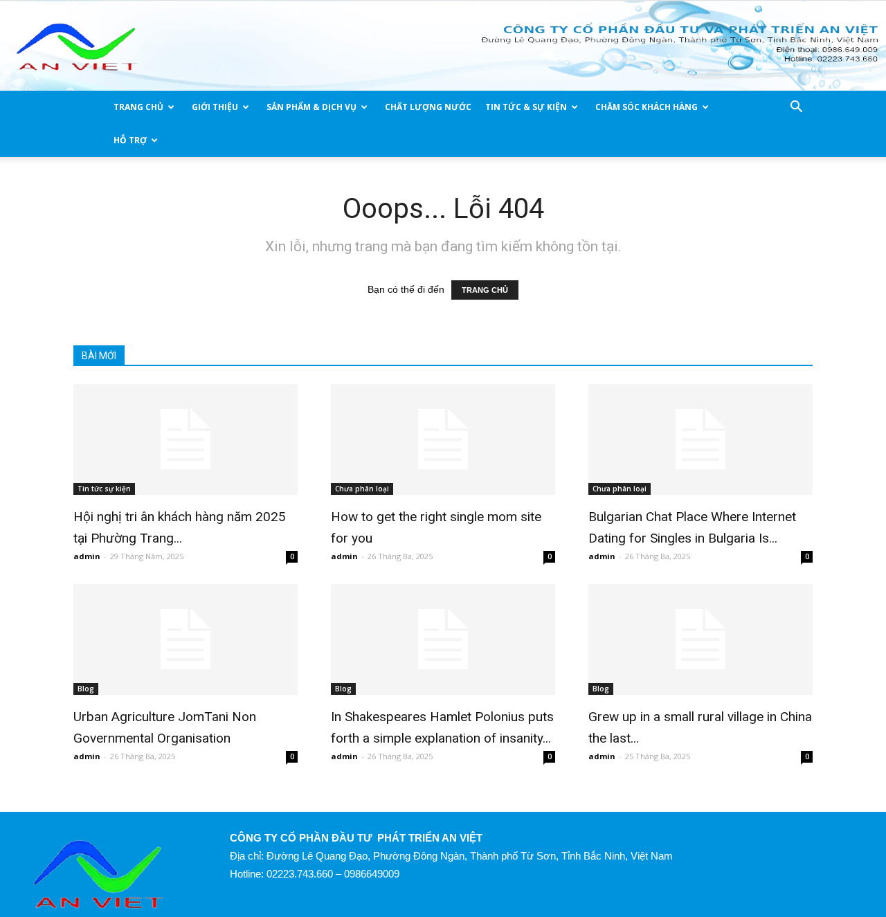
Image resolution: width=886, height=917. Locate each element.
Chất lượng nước (428, 107)
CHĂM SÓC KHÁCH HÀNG (646, 107)
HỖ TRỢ (130, 140)
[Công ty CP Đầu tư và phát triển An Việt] (443, 46)
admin (86, 556)
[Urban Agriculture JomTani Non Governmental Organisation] (185, 639)
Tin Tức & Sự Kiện (526, 107)
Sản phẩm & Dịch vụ (311, 107)
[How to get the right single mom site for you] (443, 439)
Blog (86, 688)
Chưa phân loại (362, 488)
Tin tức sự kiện (104, 488)
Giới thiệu (215, 107)
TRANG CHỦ (138, 107)
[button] (796, 108)
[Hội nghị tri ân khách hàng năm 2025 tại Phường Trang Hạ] (185, 439)
